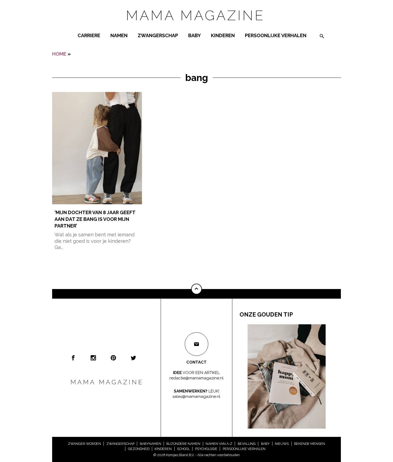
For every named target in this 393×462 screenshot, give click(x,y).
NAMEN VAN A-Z (219, 444)
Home (59, 54)
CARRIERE (89, 35)
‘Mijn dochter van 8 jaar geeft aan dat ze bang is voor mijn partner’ (95, 219)
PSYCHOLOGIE (206, 449)
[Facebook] (73, 358)
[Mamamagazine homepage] (196, 25)
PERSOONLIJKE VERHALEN (275, 35)
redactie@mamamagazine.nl (196, 377)
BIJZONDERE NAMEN (183, 444)
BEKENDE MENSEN (309, 444)
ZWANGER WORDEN (84, 444)
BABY (194, 35)
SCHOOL (183, 449)
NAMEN (119, 35)
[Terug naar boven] (196, 289)
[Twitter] (133, 358)
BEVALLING (247, 444)
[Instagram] (93, 358)
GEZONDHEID (138, 449)
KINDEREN (223, 35)
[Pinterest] (113, 358)
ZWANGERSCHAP (158, 35)
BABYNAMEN (150, 444)
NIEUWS (282, 444)
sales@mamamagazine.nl (196, 396)
